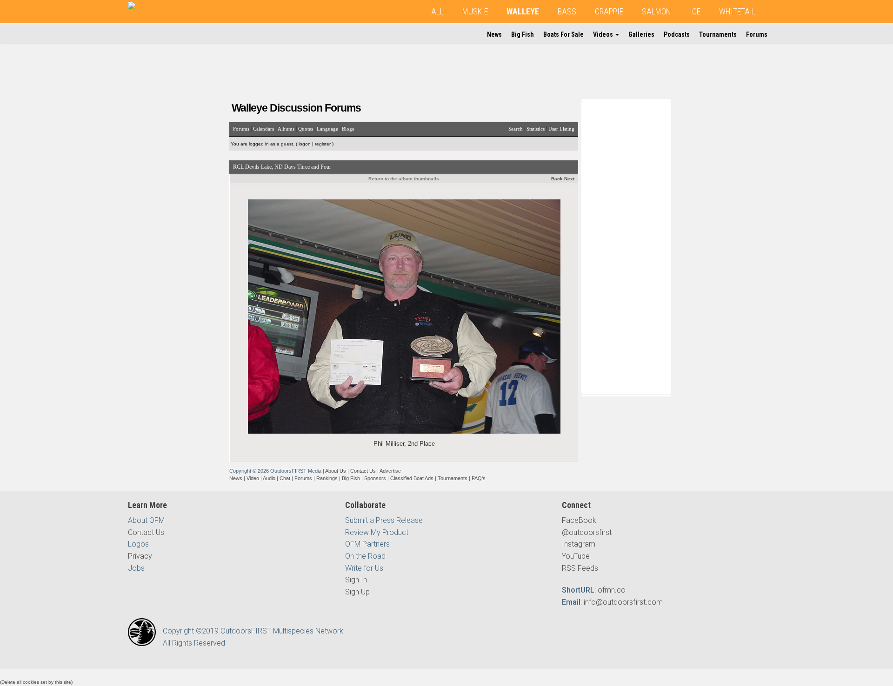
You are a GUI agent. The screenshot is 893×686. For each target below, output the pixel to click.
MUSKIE (475, 11)
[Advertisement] (627, 245)
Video (253, 478)
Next (569, 178)
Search (515, 129)
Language (327, 129)
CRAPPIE (609, 11)
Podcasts (677, 34)
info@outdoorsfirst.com (623, 602)
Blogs (348, 129)
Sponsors (375, 478)
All (437, 11)
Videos (603, 34)
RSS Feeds (580, 568)
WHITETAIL (737, 11)
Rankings (327, 478)
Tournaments (718, 34)
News (494, 34)
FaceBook (579, 520)
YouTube (576, 556)
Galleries (641, 34)
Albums (286, 129)
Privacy (140, 556)
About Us (335, 471)
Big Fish (522, 34)
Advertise (390, 471)
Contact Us (363, 471)
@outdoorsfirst (587, 532)
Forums (756, 34)
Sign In (356, 579)
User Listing (561, 129)
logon (305, 143)
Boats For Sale (563, 34)
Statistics (535, 129)
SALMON (656, 11)
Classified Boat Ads (411, 478)
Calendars (263, 129)
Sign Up (357, 591)
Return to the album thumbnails (403, 178)
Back (557, 178)
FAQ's (479, 478)
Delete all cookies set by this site (36, 682)
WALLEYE (522, 11)
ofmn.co (612, 590)
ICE (695, 11)
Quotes (305, 129)
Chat (285, 478)
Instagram (578, 544)
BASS (567, 11)
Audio (269, 478)
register (323, 143)
